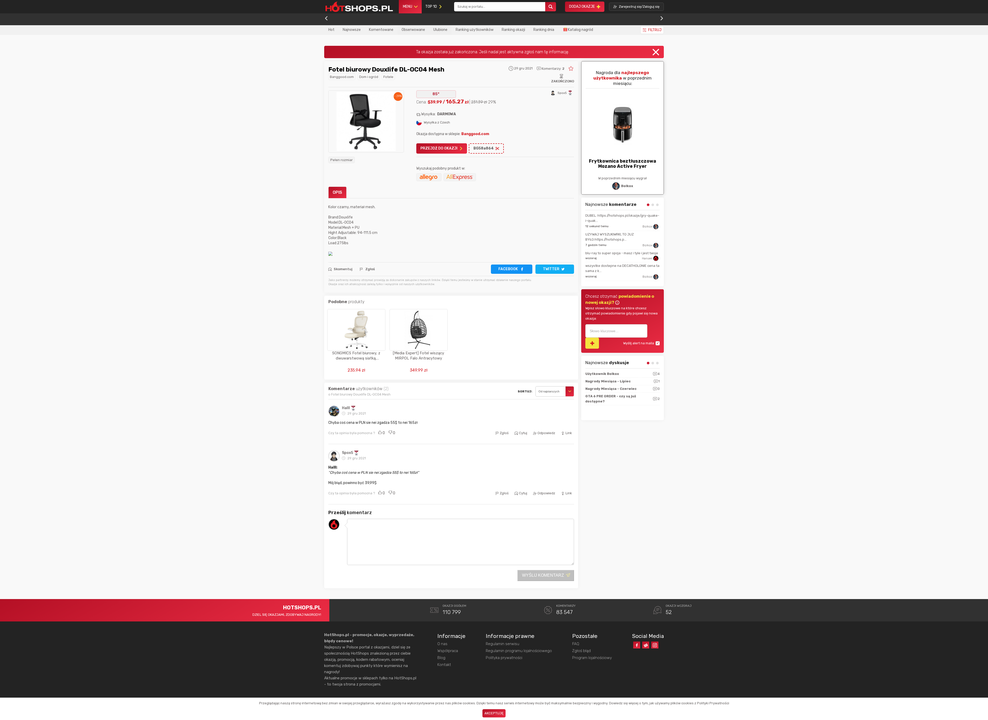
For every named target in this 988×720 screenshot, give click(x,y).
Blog (441, 657)
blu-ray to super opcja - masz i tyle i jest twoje (621, 253)
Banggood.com (342, 77)
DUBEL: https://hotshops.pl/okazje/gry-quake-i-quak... (622, 218)
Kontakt (444, 664)
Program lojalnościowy (592, 657)
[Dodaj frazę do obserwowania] (592, 343)
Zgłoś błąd (581, 650)
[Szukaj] (550, 7)
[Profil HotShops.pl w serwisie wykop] (645, 645)
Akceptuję (494, 713)
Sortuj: (525, 391)
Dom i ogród (368, 77)
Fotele (388, 77)
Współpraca (447, 650)
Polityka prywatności (504, 657)
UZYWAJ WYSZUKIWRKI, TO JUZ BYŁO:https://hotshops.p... (609, 236)
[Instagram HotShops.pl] (654, 645)
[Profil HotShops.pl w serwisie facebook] (636, 645)
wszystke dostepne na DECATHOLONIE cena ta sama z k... (622, 268)
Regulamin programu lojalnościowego (519, 650)
